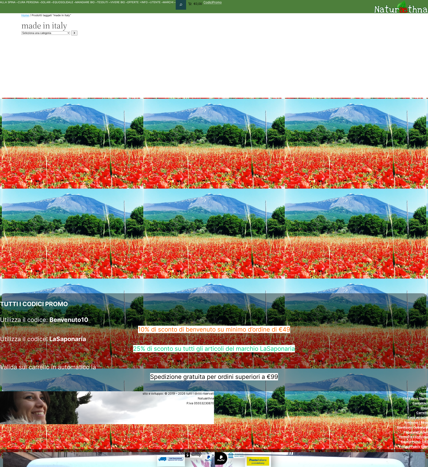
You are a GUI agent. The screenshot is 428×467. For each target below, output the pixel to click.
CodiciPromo (212, 2)
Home (25, 15)
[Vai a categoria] (74, 33)
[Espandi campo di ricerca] (181, 5)
